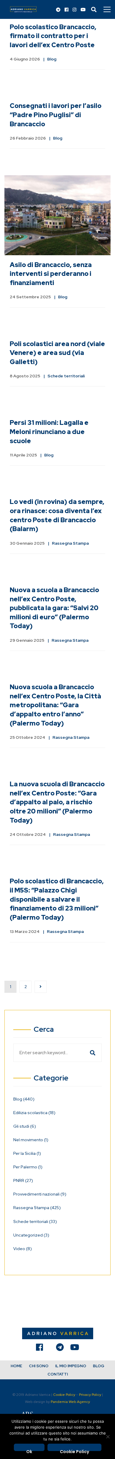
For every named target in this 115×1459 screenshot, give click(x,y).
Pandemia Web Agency (70, 1401)
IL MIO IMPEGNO (70, 1365)
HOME (16, 1365)
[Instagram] (74, 10)
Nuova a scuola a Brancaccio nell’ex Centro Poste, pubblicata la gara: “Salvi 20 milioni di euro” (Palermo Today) (54, 608)
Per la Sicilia (27, 1153)
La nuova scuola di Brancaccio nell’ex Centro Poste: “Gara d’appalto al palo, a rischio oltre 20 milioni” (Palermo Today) (57, 802)
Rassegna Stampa (70, 543)
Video (22, 1248)
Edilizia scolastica (34, 1112)
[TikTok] (49, 1348)
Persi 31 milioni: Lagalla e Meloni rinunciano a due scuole (49, 431)
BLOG (98, 1365)
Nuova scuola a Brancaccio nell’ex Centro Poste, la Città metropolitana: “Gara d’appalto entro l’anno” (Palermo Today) (55, 705)
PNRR (23, 1180)
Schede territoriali (66, 376)
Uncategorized (31, 1235)
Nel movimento (30, 1139)
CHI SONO (38, 1365)
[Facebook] (66, 10)
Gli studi (24, 1126)
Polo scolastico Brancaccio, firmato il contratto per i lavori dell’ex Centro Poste (53, 36)
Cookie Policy (64, 1394)
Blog (51, 59)
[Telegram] (58, 10)
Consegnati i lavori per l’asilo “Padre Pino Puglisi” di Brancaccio (55, 114)
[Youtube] (83, 10)
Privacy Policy (90, 1394)
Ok (29, 1450)
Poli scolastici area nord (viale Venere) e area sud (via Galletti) (57, 353)
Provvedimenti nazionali (39, 1194)
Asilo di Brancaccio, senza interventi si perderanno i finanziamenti (51, 274)
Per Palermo (27, 1167)
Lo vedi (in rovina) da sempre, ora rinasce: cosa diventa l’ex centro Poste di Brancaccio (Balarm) (57, 515)
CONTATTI (57, 1374)
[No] (108, 1437)
